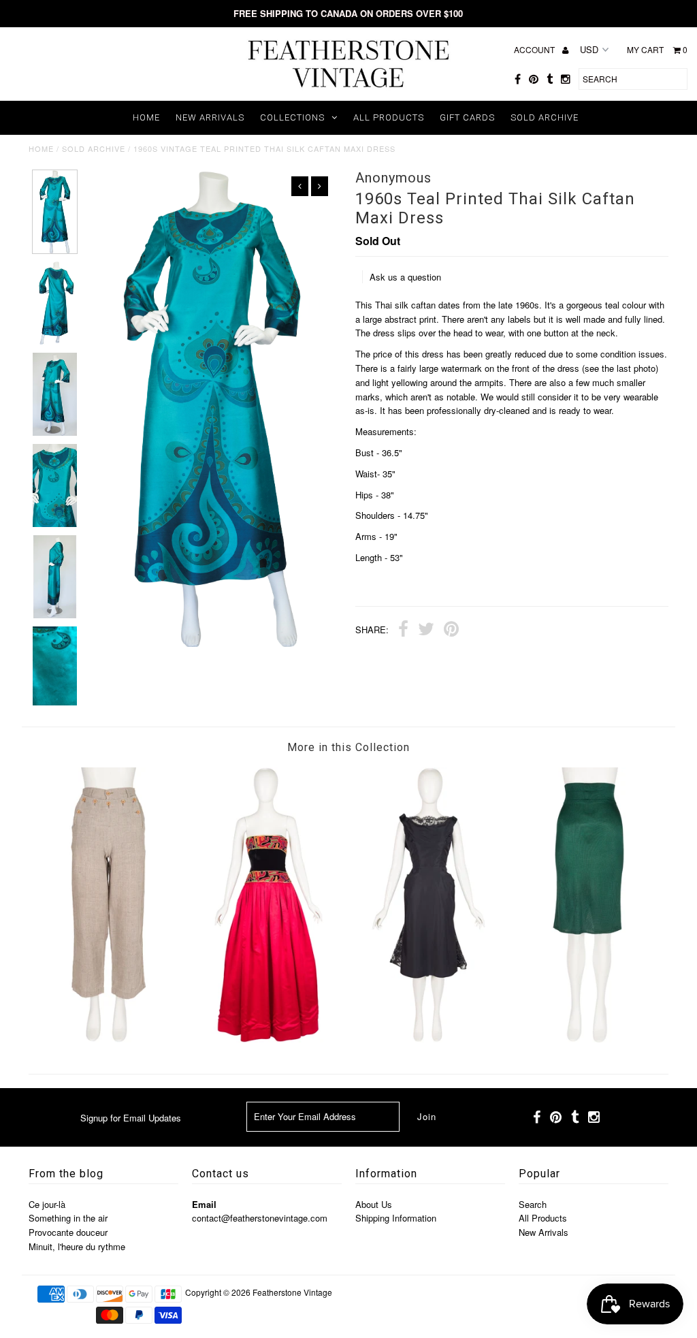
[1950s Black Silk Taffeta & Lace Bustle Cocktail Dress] (428, 1038)
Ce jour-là (47, 1204)
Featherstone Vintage (292, 1292)
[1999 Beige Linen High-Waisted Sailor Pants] (108, 1038)
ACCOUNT (535, 49)
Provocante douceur (68, 1232)
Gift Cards (467, 117)
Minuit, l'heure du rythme (77, 1246)
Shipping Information (395, 1217)
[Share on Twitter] (426, 630)
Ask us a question (405, 276)
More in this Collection (348, 747)
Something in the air (68, 1217)
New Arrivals (210, 117)
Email (204, 1204)
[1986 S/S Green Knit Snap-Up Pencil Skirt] (588, 1038)
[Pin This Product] (451, 630)
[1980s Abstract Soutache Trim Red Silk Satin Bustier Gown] (268, 1038)
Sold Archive (544, 117)
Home (146, 117)
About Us (373, 1204)
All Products (388, 117)
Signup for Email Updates (130, 1117)
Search (533, 1204)
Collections (292, 117)
